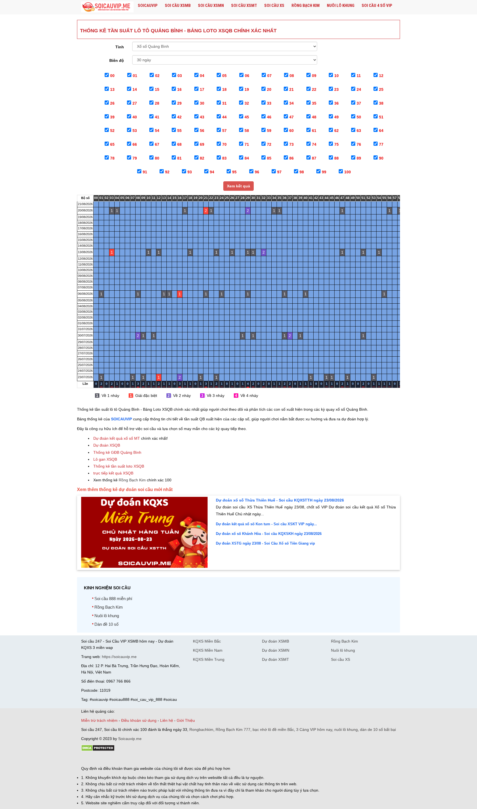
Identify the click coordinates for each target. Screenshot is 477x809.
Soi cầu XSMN (211, 5)
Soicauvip (148, 5)
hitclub (173, 759)
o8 (121, 759)
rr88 (139, 759)
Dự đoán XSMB (275, 641)
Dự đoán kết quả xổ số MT (116, 438)
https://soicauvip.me (119, 656)
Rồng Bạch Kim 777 (233, 729)
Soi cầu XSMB (178, 5)
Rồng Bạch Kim (306, 5)
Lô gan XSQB (105, 459)
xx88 (148, 759)
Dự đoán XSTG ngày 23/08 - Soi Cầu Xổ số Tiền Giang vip (265, 543)
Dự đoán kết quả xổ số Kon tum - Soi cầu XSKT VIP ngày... (266, 524)
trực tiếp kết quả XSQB (113, 473)
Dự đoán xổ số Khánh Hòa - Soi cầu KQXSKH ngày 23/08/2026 (269, 534)
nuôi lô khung (346, 729)
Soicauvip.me (130, 738)
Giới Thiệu (186, 720)
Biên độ (116, 60)
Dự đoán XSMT (275, 659)
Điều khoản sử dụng (139, 720)
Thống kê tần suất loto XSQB (118, 466)
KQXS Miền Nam (207, 650)
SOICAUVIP (121, 419)
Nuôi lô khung (340, 5)
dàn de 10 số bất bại (378, 729)
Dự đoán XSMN (275, 650)
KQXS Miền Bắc (207, 641)
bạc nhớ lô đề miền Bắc (273, 729)
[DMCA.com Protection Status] (98, 750)
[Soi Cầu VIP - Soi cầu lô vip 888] (107, 7)
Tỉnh (119, 47)
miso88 (160, 759)
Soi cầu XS (274, 5)
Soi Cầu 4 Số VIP (377, 5)
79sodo (101, 759)
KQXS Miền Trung (208, 659)
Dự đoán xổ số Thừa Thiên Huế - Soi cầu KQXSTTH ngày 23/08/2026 (280, 500)
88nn (113, 759)
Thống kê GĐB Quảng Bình (117, 452)
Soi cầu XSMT (244, 5)
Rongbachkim (201, 729)
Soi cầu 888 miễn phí (113, 598)
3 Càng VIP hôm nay (314, 729)
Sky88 (129, 759)
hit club (87, 759)
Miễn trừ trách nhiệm (99, 720)
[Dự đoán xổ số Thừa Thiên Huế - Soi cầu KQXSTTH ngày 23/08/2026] (144, 566)
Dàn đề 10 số (106, 624)
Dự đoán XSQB (106, 445)
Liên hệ (166, 720)
